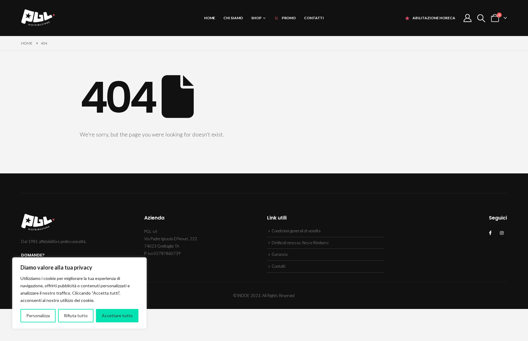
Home (209, 18)
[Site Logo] (38, 18)
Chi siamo (233, 18)
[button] (481, 18)
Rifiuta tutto (76, 315)
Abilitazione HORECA (434, 18)
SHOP (256, 18)
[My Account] (467, 18)
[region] (79, 293)
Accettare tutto (117, 315)
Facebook (490, 233)
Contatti (314, 18)
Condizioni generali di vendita (296, 230)
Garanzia (280, 254)
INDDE (243, 295)
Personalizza (38, 315)
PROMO (289, 18)
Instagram (501, 233)
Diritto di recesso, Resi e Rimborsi (300, 242)
